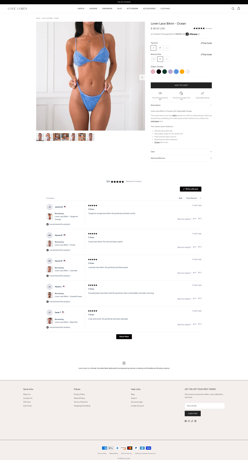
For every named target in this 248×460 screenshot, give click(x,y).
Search (134, 398)
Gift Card (27, 402)
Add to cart (181, 85)
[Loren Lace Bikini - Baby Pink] (153, 71)
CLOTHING (165, 8)
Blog (133, 394)
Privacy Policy (79, 394)
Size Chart (27, 406)
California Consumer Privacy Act (145, 453)
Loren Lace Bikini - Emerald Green (68, 296)
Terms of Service (81, 402)
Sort (181, 198)
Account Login (137, 402)
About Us (27, 394)
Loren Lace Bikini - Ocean (50, 18)
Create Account (137, 406)
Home (38, 18)
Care (153, 152)
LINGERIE (93, 8)
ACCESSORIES (149, 8)
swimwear (155, 121)
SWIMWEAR (107, 8)
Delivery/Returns (158, 158)
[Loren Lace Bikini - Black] (159, 71)
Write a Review (193, 190)
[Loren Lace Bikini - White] (188, 71)
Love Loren (126, 458)
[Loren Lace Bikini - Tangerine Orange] (182, 71)
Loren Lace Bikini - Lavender (66, 271)
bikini (175, 115)
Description (156, 105)
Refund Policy (79, 398)
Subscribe (192, 413)
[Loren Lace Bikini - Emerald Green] (164, 71)
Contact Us (27, 398)
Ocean (157, 142)
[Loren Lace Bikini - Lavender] (170, 71)
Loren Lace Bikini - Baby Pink (66, 322)
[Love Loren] (17, 8)
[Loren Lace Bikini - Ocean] (176, 71)
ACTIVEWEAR (132, 8)
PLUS (119, 8)
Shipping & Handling (82, 406)
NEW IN (81, 8)
